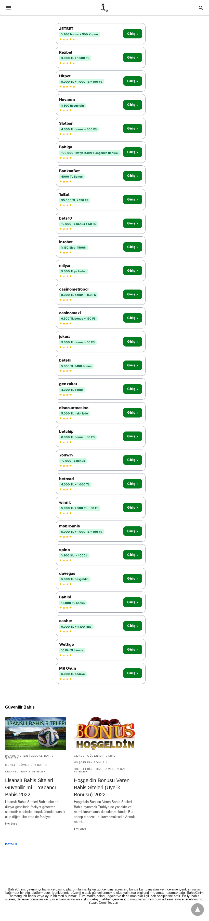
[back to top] (197, 909)
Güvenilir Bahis (33, 765)
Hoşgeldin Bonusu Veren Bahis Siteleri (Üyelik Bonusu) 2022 (101, 787)
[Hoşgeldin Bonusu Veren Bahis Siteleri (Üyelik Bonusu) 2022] (104, 733)
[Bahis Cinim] (104, 8)
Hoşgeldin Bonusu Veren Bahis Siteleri (102, 770)
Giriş (132, 33)
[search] (201, 8)
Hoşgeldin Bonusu (90, 762)
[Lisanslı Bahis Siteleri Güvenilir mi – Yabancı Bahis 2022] (35, 733)
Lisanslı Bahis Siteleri (26, 771)
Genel (10, 765)
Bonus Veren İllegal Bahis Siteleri (29, 757)
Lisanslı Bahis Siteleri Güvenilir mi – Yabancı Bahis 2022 (30, 787)
